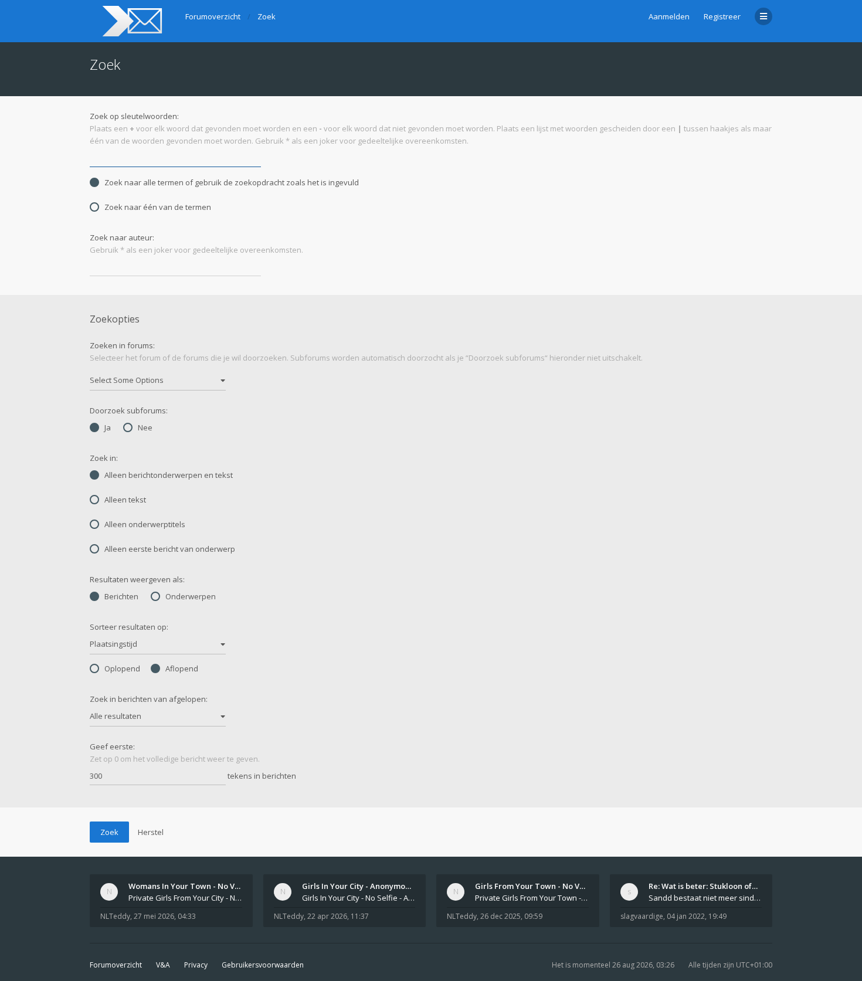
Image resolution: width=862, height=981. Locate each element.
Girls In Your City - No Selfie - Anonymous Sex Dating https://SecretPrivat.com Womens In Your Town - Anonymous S (359, 897)
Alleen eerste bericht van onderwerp (169, 549)
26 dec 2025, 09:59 (511, 916)
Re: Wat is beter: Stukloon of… (703, 886)
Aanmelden (669, 16)
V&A (163, 965)
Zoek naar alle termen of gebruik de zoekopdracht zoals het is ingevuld (231, 182)
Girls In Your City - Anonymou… (359, 886)
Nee (145, 427)
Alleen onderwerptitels (144, 524)
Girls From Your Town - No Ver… (534, 886)
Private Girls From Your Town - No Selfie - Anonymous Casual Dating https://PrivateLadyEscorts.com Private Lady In (532, 897)
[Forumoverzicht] (130, 21)
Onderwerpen (190, 596)
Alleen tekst (125, 499)
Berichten (121, 596)
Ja (107, 427)
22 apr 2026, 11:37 (338, 916)
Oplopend (122, 668)
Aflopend (181, 668)
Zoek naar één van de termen (157, 207)
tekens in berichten (261, 775)
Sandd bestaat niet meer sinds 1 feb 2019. (705, 897)
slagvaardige (641, 916)
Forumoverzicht (116, 965)
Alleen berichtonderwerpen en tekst (168, 475)
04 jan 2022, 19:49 (697, 916)
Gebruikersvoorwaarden (263, 965)
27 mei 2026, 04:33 (165, 916)
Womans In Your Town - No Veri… (189, 886)
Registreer (722, 16)
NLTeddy (115, 916)
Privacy (196, 965)
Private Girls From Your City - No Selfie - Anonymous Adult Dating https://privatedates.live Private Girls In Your (185, 897)
